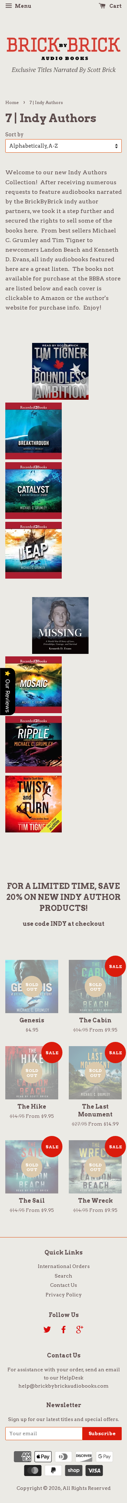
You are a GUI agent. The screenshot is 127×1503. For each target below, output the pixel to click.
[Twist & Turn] (33, 829)
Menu (22, 6)
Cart (115, 6)
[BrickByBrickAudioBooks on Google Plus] (80, 1331)
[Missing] (60, 651)
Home (12, 102)
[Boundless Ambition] (60, 396)
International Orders (64, 1266)
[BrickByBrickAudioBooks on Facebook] (63, 1331)
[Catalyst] (33, 516)
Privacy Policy (64, 1294)
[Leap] (33, 575)
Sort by (14, 134)
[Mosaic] (33, 710)
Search (63, 1276)
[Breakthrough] (33, 456)
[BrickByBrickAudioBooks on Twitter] (47, 1331)
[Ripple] (33, 770)
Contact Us (63, 1285)
